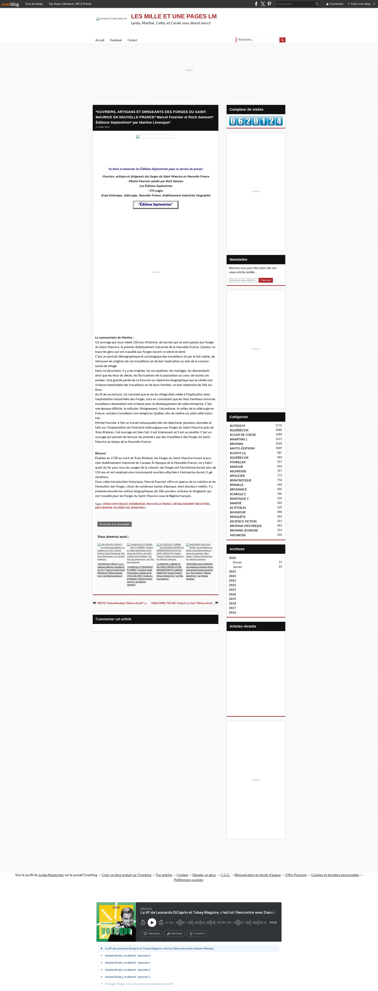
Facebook (116, 40)
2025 (232, 571)
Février (237, 562)
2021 (232, 589)
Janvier (237, 567)
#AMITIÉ (236, 503)
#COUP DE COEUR (243, 434)
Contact (132, 40)
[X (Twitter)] (262, 4)
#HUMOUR (238, 512)
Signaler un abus (204, 875)
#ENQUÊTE (238, 517)
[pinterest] (269, 4)
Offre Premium (296, 875)
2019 (232, 599)
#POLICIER (237, 475)
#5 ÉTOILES (238, 507)
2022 (232, 585)
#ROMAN (236, 444)
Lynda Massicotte (51, 875)
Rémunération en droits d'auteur (257, 875)
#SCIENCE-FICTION (243, 521)
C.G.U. (225, 875)
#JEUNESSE (238, 535)
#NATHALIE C (239, 498)
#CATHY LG (238, 453)
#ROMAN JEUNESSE (244, 530)
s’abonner (154, 933)
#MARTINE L (138, 508)
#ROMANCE (238, 489)
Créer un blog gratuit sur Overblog (126, 875)
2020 (232, 594)
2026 (232, 558)
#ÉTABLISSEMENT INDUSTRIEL (191, 504)
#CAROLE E (238, 494)
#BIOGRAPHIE (103, 508)
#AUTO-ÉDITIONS (242, 448)
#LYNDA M (237, 425)
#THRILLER (238, 462)
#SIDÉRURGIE (137, 504)
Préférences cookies (188, 880)
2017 (232, 608)
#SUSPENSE (238, 471)
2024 (232, 576)
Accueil (99, 40)
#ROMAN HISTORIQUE (246, 526)
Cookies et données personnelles (335, 875)
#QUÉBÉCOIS (121, 508)
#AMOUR (236, 466)
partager (177, 933)
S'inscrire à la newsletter (114, 524)
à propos (199, 933)
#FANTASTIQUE (240, 480)
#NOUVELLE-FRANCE (159, 504)
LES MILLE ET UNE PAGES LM (174, 16)
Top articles (164, 875)
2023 (232, 580)
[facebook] (256, 4)
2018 (232, 603)
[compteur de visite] (256, 121)
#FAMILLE (237, 485)
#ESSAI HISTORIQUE (115, 504)
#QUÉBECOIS (239, 457)
